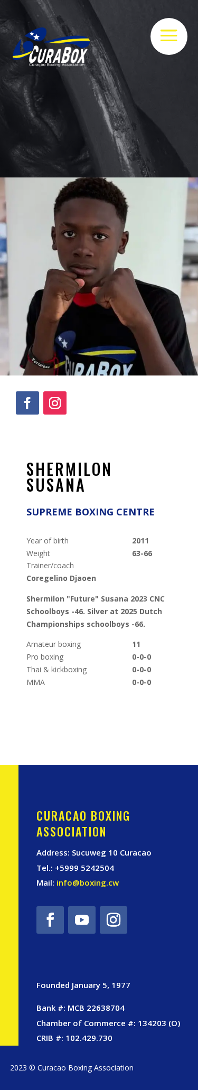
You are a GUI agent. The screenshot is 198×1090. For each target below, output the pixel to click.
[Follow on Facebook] (27, 403)
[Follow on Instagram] (55, 403)
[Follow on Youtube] (82, 920)
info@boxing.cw (87, 882)
